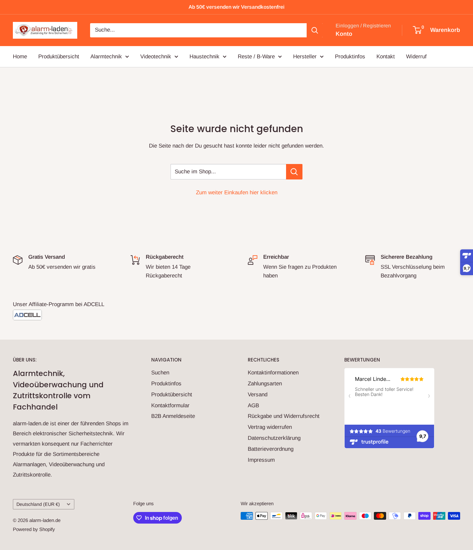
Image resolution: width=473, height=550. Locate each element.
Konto (344, 34)
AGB (253, 405)
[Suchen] (315, 30)
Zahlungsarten (265, 384)
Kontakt (385, 56)
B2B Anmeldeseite (173, 416)
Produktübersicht (58, 56)
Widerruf (416, 56)
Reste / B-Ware (256, 56)
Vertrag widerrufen (270, 427)
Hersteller (305, 56)
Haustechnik (204, 56)
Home (20, 56)
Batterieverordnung (270, 449)
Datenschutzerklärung (274, 438)
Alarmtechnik (106, 56)
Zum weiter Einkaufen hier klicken (236, 192)
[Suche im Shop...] (294, 171)
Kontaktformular (170, 405)
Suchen (160, 373)
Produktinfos (350, 56)
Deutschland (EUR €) (38, 504)
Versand (257, 394)
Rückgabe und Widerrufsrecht (284, 416)
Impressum (261, 460)
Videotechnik (155, 56)
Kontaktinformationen (273, 373)
